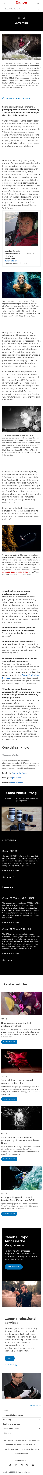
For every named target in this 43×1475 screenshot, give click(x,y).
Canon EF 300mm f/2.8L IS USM (15, 572)
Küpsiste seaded (21, 1454)
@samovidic (17, 778)
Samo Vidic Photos (19, 773)
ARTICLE (4, 1019)
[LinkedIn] (21, 1465)
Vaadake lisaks (9, 1042)
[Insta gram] (16, 1465)
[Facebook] (10, 1465)
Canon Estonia (20, 1460)
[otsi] (4, 3)
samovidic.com (16, 783)
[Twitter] (27, 1465)
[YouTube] (33, 1465)
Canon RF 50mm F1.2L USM (16, 929)
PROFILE (21, 18)
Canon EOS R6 (11, 261)
